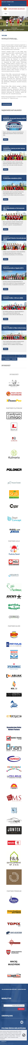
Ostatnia (14, 359)
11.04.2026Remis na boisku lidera (14, 28)
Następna (7, 359)
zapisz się (21, 1009)
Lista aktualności (7, 104)
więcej (5, 139)
